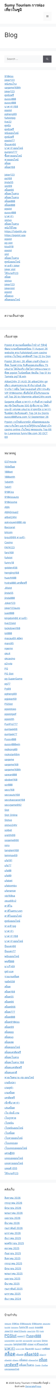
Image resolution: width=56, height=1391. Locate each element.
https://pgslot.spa (15, 235)
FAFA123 (9, 547)
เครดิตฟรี (9, 1097)
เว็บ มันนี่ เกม (11, 1112)
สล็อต (7, 163)
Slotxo (8, 820)
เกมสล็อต (9, 1092)
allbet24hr (10, 517)
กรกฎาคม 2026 (13, 1202)
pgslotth (9, 719)
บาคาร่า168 (11, 106)
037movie (10, 461)
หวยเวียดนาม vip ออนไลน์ (19, 1077)
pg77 (7, 683)
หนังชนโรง (10, 83)
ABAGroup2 (11, 512)
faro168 (9, 552)
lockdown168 (12, 628)
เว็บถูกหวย (10, 1117)
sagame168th (12, 87)
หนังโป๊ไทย (10, 227)
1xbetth (8, 481)
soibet (8, 830)
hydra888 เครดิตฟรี (15, 582)
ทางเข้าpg (10, 926)
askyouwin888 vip (15, 522)
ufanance (10, 890)
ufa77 (7, 865)
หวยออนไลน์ (11, 159)
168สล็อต (9, 466)
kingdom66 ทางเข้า (15, 618)
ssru (7, 845)
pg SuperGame (13, 678)
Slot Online (10, 815)
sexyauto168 (12, 794)
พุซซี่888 (9, 961)
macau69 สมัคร (13, 638)
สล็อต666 (10, 1006)
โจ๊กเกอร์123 (11, 273)
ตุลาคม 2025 (11, 1248)
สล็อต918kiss (12, 1021)
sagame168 (11, 764)
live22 (7, 121)
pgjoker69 (10, 698)
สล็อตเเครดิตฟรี (13, 1067)
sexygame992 (13, 804)
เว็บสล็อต (9, 1133)
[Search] (47, 59)
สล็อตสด (9, 1042)
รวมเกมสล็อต (11, 976)
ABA (7, 507)
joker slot (9, 269)
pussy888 (10, 99)
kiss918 (8, 246)
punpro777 (10, 152)
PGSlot (8, 703)
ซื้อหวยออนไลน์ (13, 155)
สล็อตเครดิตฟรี (12, 1052)
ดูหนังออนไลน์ (12, 261)
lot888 (8, 633)
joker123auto (12, 608)
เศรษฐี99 (9, 1153)
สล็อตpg (9, 1032)
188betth (9, 476)
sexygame (37, 1341)
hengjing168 (11, 572)
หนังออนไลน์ (11, 133)
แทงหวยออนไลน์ (13, 1163)
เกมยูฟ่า (8, 1087)
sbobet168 (10, 779)
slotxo (8, 220)
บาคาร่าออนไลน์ (13, 148)
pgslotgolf (10, 714)
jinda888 (9, 597)
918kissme (10, 502)
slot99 (8, 186)
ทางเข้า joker (12, 265)
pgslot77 (9, 140)
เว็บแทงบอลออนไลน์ (15, 1148)
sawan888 (10, 774)
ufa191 (8, 860)
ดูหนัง (7, 125)
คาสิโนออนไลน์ (13, 915)
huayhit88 (10, 577)
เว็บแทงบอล (11, 1143)
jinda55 (8, 182)
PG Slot (8, 673)
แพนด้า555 (10, 1168)
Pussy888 (10, 739)
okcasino (9, 658)
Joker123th (31, 1331)
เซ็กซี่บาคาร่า (12, 1102)
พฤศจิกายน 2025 (14, 1243)
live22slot (10, 623)
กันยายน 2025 (12, 1253)
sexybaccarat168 (14, 799)
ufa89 (7, 875)
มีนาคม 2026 (12, 1223)
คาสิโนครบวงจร (13, 910)
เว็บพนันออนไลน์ (13, 1127)
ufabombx (10, 885)
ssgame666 (11, 840)
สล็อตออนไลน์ (12, 299)
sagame (9, 759)
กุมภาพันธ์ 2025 (13, 1288)
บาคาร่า (9, 216)
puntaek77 (10, 734)
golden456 (10, 567)
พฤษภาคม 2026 (13, 1213)
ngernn (8, 648)
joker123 (9, 80)
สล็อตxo (8, 295)
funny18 (9, 562)
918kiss (8, 76)
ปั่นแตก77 (10, 951)
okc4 (7, 653)
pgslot (8, 110)
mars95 (9, 643)
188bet (8, 471)
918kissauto (11, 497)
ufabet (8, 880)
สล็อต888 (9, 201)
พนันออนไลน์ (11, 956)
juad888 (9, 613)
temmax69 (10, 855)
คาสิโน (8, 905)
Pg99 (7, 688)
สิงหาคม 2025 (12, 1258)
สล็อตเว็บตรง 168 (14, 1062)
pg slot (8, 242)
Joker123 (9, 603)
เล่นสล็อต (9, 1107)
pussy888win (12, 744)
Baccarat (9, 527)
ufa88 (7, 870)
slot (6, 254)
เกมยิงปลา (10, 1082)
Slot (6, 809)
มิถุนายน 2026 (12, 1207)
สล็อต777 (9, 1011)
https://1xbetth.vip (15, 231)
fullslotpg (9, 117)
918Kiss (9, 491)
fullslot (8, 557)
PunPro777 (11, 724)
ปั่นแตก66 (10, 144)
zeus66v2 (10, 900)
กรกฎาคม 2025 (13, 1263)
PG (6, 668)
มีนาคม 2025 (12, 1283)
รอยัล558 (9, 981)
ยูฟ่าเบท (8, 971)
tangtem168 (11, 850)
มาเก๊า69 (9, 966)
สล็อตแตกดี (10, 1072)
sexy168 (9, 789)
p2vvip (8, 663)
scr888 (8, 784)
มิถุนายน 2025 (12, 1268)
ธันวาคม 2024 (12, 1298)
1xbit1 (7, 486)
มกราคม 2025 (12, 1293)
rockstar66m (12, 754)
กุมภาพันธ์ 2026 (13, 1228)
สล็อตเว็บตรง (11, 193)
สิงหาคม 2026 (12, 1197)
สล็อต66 (9, 189)
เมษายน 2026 (12, 1218)
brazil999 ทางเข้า (14, 537)
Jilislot (8, 587)
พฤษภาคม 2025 (13, 1273)
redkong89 (10, 749)
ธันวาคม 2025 (12, 1238)
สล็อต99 (9, 1027)
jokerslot (9, 288)
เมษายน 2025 (12, 1278)
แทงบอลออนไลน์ (13, 1158)
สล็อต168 (9, 167)
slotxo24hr (10, 825)
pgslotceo (10, 709)
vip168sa (9, 895)
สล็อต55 (9, 996)
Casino (8, 542)
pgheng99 (10, 114)
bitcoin (8, 532)
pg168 (8, 178)
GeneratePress (33, 1386)
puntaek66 (10, 729)
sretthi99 (9, 835)
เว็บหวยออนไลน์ (13, 1138)
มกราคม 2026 (12, 1233)
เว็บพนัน (9, 1122)
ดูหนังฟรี (9, 95)
